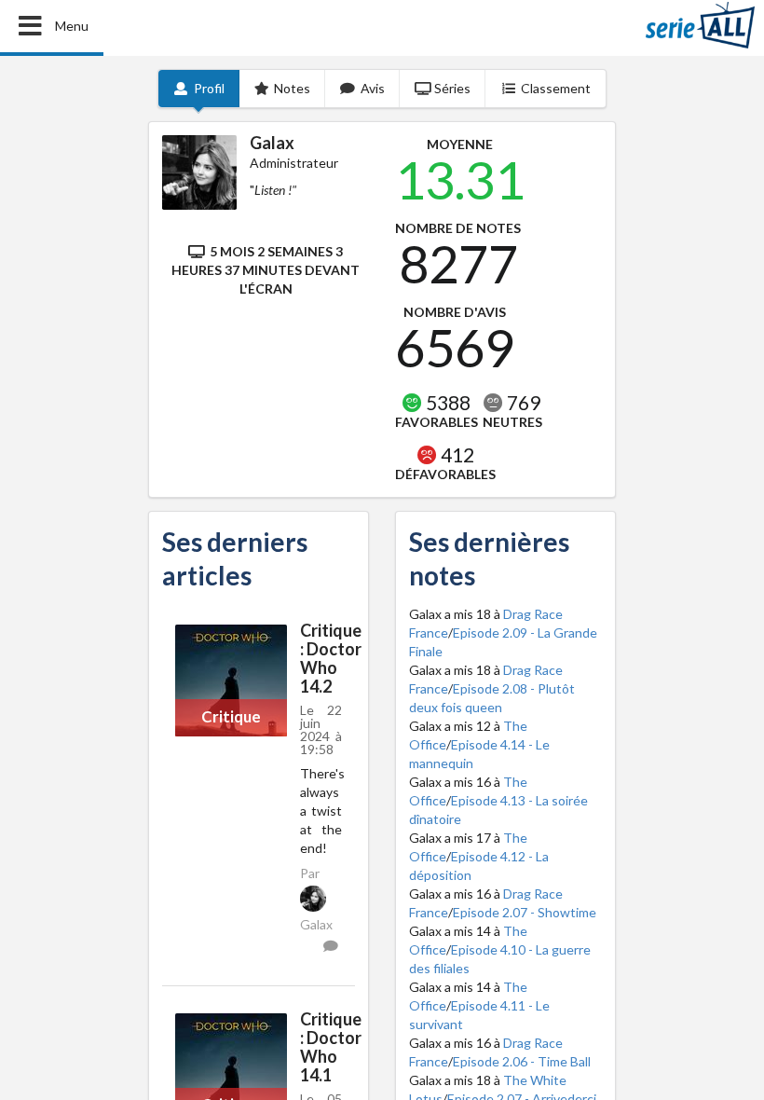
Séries (452, 88)
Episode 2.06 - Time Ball (522, 1061)
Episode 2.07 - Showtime (524, 912)
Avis (373, 88)
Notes (292, 88)
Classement (556, 88)
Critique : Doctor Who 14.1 (331, 1047)
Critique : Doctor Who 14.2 (331, 658)
